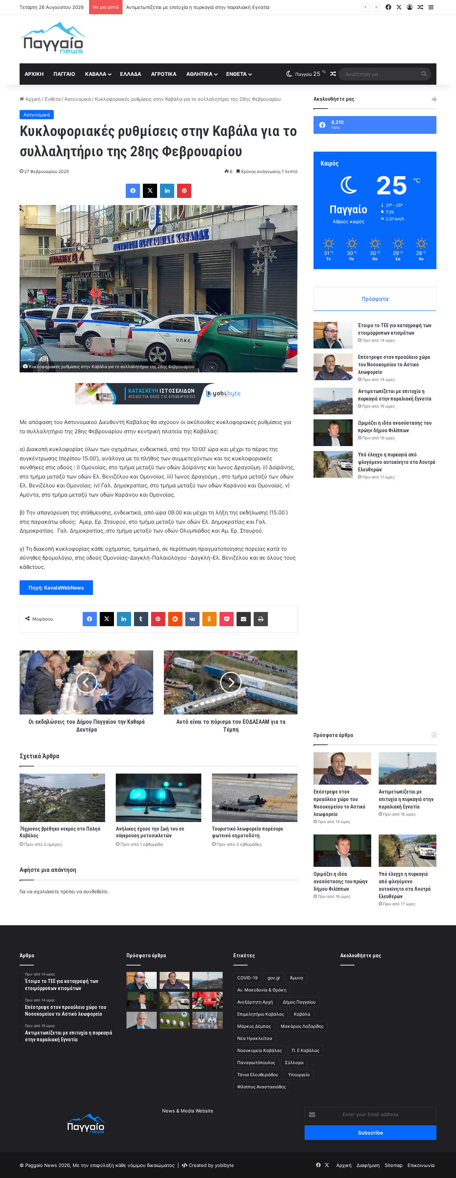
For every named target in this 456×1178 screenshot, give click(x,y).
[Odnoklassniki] (209, 619)
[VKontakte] (192, 619)
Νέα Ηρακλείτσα (254, 1038)
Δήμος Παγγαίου (299, 1002)
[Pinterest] (184, 191)
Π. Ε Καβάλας (305, 1050)
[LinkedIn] (167, 191)
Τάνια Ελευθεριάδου (257, 1074)
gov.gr (274, 977)
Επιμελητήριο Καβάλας (260, 1014)
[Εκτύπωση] (261, 619)
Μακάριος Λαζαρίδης (302, 1026)
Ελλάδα (130, 74)
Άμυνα (296, 977)
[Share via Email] (244, 619)
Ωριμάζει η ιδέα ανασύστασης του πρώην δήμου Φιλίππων (341, 881)
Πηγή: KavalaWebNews (56, 588)
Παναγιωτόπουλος (256, 1062)
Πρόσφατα (375, 298)
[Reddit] (175, 619)
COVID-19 (247, 977)
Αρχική (34, 74)
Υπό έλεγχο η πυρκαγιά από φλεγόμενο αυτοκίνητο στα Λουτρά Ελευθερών (396, 462)
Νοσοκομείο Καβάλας (259, 1050)
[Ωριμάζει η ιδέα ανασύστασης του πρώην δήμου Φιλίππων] (333, 432)
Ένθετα (236, 74)
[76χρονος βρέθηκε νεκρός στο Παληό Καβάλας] (62, 798)
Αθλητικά (199, 74)
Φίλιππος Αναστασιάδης (261, 1086)
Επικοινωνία (421, 1165)
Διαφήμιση (368, 1165)
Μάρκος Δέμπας (254, 1026)
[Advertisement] (299, 38)
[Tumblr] (141, 619)
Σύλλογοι (294, 1062)
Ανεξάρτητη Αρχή (255, 1002)
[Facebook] (133, 191)
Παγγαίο (64, 74)
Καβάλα (95, 74)
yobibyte (224, 1165)
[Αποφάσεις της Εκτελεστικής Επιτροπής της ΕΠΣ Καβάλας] (175, 1020)
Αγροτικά (163, 74)
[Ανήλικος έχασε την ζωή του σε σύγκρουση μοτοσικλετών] (158, 798)
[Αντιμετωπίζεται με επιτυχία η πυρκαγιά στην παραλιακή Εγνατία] (333, 401)
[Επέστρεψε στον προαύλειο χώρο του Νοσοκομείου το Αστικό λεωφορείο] (333, 367)
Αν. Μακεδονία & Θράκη (261, 990)
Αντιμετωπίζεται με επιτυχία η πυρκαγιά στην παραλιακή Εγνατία (406, 799)
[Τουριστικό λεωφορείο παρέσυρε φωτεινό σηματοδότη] (254, 798)
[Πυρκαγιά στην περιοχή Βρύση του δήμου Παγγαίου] (207, 1000)
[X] (150, 191)
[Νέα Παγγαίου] (53, 37)
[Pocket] (226, 619)
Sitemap (394, 1165)
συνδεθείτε (95, 891)
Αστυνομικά (77, 99)
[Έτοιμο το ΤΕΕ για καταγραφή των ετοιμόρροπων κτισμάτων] (333, 335)
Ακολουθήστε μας (360, 955)
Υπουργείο (299, 1074)
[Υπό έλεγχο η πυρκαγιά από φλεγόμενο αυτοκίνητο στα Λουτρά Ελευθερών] (333, 464)
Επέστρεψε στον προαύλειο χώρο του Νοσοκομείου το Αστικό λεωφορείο (394, 364)
